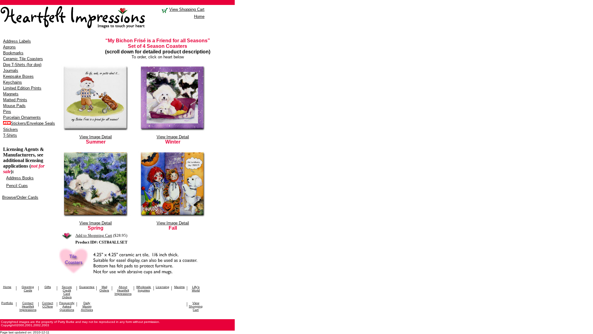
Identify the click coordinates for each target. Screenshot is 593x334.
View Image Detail (95, 137)
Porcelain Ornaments (22, 117)
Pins (7, 111)
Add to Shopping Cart (93, 235)
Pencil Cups (17, 185)
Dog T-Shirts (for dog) (22, 64)
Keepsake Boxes (18, 76)
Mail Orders (104, 288)
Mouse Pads (14, 105)
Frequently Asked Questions (66, 306)
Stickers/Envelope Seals (33, 123)
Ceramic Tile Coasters (23, 58)
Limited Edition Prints (22, 88)
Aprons (9, 47)
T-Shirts (10, 135)
